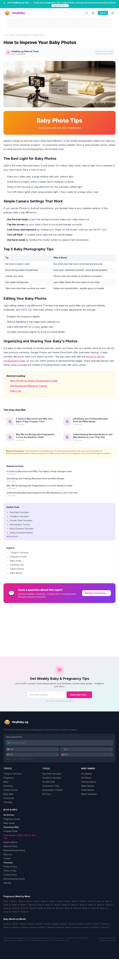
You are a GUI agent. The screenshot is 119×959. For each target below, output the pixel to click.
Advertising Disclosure (14, 879)
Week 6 (44, 901)
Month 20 (69, 927)
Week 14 (108, 901)
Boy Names (86, 773)
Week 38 (95, 908)
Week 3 (21, 901)
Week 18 (32, 905)
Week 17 (23, 905)
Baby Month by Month (14, 919)
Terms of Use (9, 870)
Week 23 (75, 905)
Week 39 (104, 908)
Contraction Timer (50, 786)
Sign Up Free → (60, 6)
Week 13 (100, 901)
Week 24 (83, 905)
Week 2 (14, 901)
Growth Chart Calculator (21, 520)
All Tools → (47, 794)
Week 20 (49, 905)
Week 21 (57, 905)
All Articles (8, 815)
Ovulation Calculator (19, 516)
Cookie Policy (10, 874)
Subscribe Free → (79, 694)
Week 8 (60, 901)
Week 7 (52, 901)
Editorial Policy (10, 846)
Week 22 (66, 905)
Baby (5, 782)
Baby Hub (15, 390)
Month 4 (39, 924)
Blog (12, 35)
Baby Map (8, 794)
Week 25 (92, 905)
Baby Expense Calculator (22, 528)
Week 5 (37, 901)
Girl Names (86, 777)
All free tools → (13, 536)
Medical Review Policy (14, 850)
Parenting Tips (17, 564)
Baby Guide (15, 560)
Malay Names (87, 786)
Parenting (8, 786)
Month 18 (51, 927)
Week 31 (33, 908)
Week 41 (16, 912)
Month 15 (25, 927)
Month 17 (42, 927)
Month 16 (34, 927)
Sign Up (103, 13)
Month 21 (78, 927)
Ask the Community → (96, 593)
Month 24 (105, 927)
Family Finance (17, 569)
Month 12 (106, 924)
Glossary (8, 862)
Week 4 (29, 901)
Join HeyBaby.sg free (18, 2)
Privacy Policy (10, 866)
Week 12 (91, 901)
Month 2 (23, 924)
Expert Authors (10, 842)
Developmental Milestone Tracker (28, 385)
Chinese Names (88, 782)
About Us (7, 854)
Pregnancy (8, 777)
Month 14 (16, 927)
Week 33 (51, 908)
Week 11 (83, 901)
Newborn (7, 924)
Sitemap (7, 883)
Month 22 (87, 927)
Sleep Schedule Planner (21, 532)
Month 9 (80, 924)
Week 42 (24, 912)
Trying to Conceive (19, 552)
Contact (7, 858)
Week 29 (16, 908)
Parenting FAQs (11, 827)
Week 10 (75, 901)
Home (6, 35)
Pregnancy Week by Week (16, 896)
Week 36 (77, 908)
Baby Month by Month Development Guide (33, 380)
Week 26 (100, 905)
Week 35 (68, 908)
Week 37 (86, 908)
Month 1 (15, 924)
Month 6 (55, 924)
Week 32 (42, 908)
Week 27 (109, 905)
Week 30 (25, 908)
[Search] (86, 13)
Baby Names (16, 573)
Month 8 (72, 924)
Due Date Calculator (19, 512)
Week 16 (15, 905)
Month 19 (60, 927)
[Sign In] (93, 13)
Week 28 (7, 908)
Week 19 (40, 905)
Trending (7, 802)
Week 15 (7, 905)
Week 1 (6, 901)
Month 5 (47, 924)
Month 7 (64, 924)
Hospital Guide (10, 831)
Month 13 (7, 927)
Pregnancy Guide (18, 556)
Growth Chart (48, 782)
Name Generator (89, 794)
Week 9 (67, 901)
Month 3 (31, 924)
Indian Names (87, 790)
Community (8, 798)
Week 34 (59, 908)
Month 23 (96, 927)
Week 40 (7, 912)
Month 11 (97, 924)
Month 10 (89, 924)
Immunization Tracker (20, 524)
